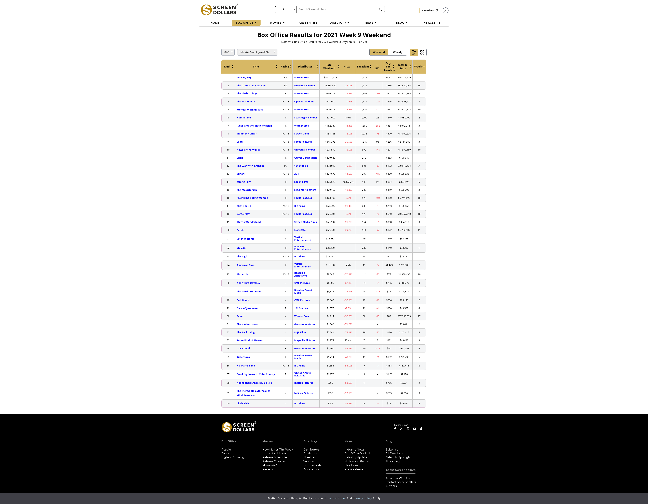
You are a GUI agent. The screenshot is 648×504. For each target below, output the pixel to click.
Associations (311, 469)
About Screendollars (400, 470)
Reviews (267, 469)
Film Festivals (312, 465)
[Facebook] (395, 428)
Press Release (354, 469)
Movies (267, 441)
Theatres (309, 457)
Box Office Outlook (358, 453)
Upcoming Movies (274, 453)
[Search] (380, 9)
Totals (225, 453)
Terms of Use (336, 498)
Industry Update (356, 457)
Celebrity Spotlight (398, 457)
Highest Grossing (232, 457)
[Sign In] (446, 10)
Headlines (351, 465)
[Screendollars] (219, 9)
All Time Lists (394, 453)
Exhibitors (310, 453)
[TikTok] (421, 428)
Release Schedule (274, 457)
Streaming (393, 461)
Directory (310, 441)
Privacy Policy (362, 498)
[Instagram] (408, 428)
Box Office (229, 441)
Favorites (428, 10)
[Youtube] (414, 428)
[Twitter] (401, 428)
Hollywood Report (357, 461)
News (349, 441)
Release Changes (274, 461)
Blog (389, 441)
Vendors (309, 461)
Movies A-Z (269, 465)
